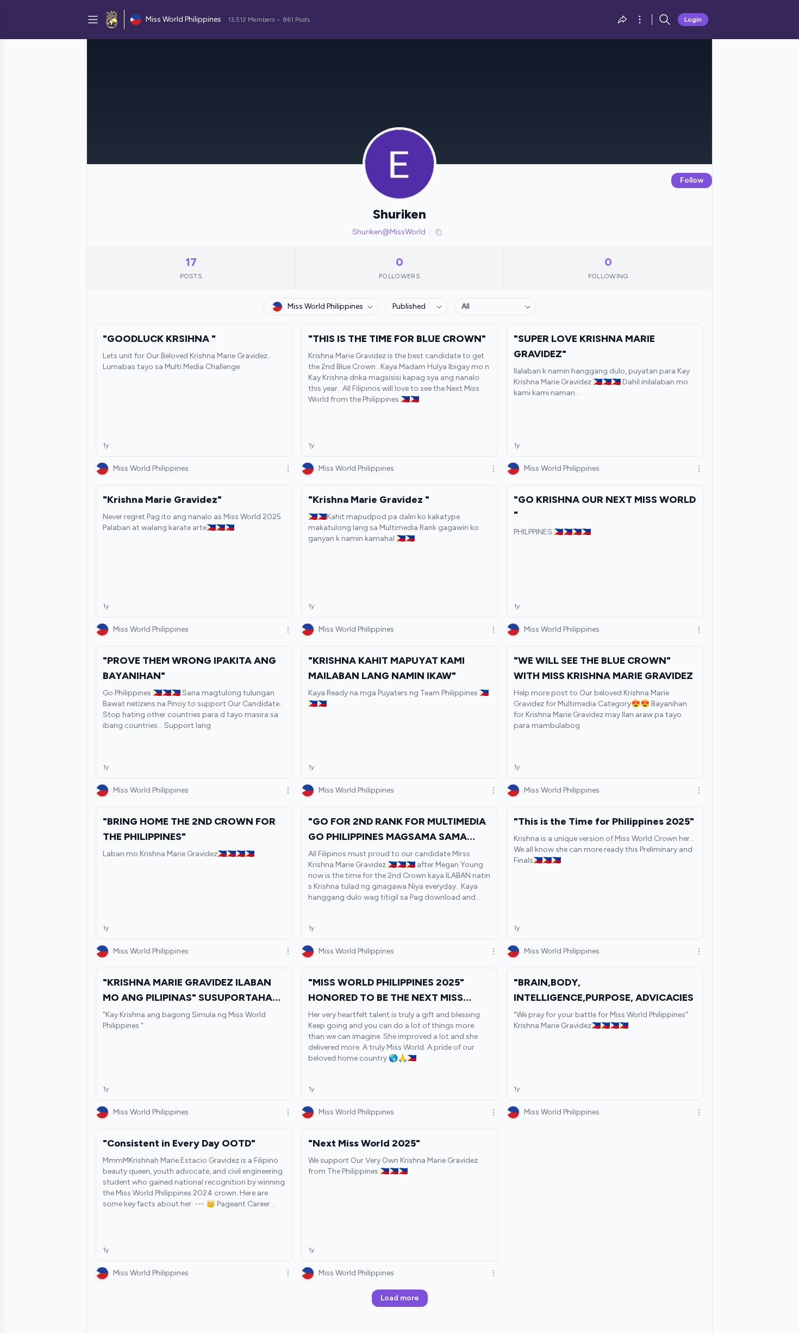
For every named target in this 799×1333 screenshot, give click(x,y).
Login (693, 19)
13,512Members (251, 19)
